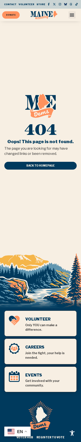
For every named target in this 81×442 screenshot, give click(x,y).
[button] (72, 14)
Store (41, 4)
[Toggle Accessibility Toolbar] (72, 433)
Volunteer (26, 4)
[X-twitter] (54, 4)
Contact (10, 4)
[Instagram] (60, 4)
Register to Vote (51, 437)
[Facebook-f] (48, 4)
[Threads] (71, 4)
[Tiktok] (76, 4)
